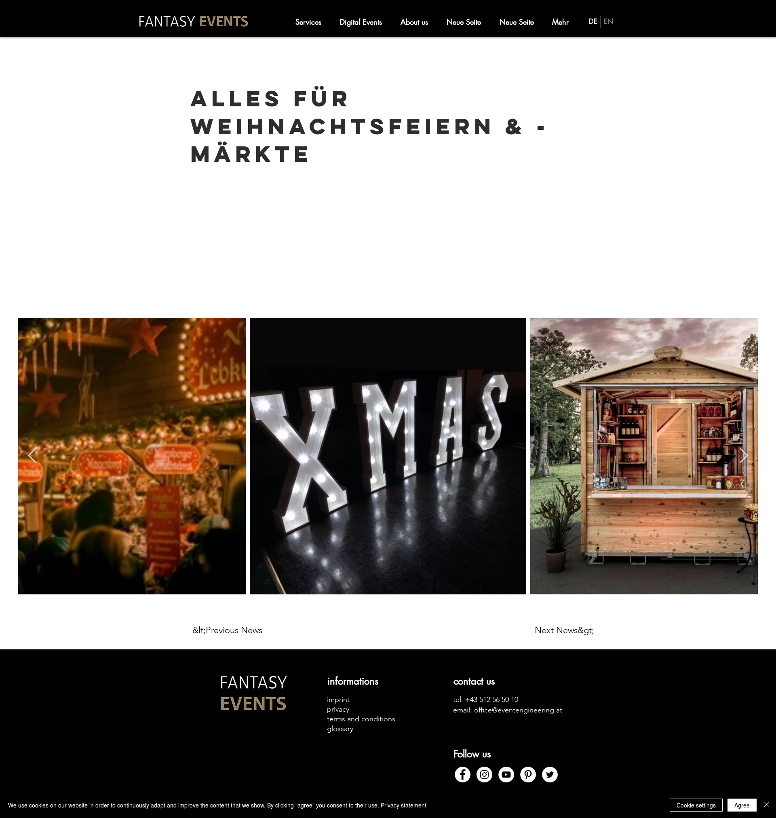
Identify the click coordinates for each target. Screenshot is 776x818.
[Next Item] (744, 456)
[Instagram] (484, 774)
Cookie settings (696, 805)
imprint (338, 699)
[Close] (766, 805)
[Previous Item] (32, 456)
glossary (340, 728)
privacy (338, 709)
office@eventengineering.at (518, 710)
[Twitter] (550, 774)
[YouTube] (506, 774)
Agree (742, 805)
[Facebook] (462, 774)
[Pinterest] (528, 774)
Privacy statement (403, 805)
